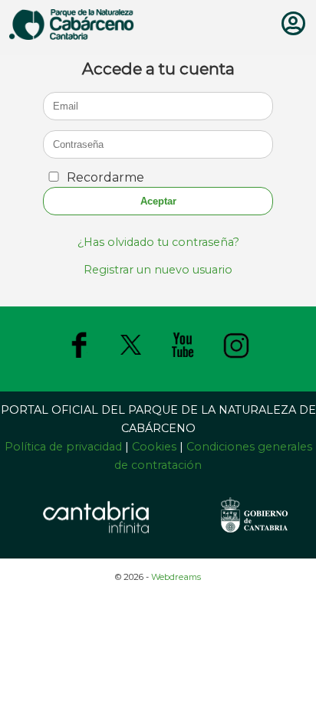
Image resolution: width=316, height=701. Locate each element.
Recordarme (105, 177)
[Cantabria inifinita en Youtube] (183, 359)
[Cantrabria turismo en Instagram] (236, 359)
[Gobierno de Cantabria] (253, 537)
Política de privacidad (65, 447)
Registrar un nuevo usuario (158, 270)
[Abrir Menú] (293, 28)
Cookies (154, 447)
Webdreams (176, 577)
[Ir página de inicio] (71, 35)
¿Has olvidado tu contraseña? (158, 242)
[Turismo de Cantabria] (95, 534)
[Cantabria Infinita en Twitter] (130, 359)
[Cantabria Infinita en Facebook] (78, 359)
